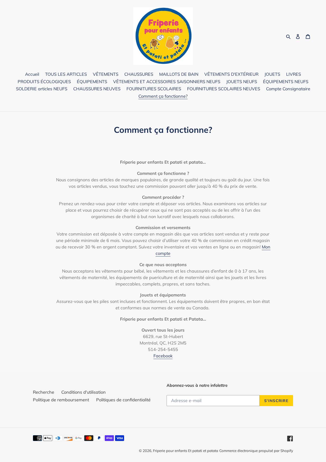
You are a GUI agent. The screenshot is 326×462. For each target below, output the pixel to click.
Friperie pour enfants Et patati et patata (185, 450)
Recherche (43, 392)
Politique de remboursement (61, 400)
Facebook (163, 356)
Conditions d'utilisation (83, 392)
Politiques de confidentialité (123, 400)
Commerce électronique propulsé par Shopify (256, 450)
